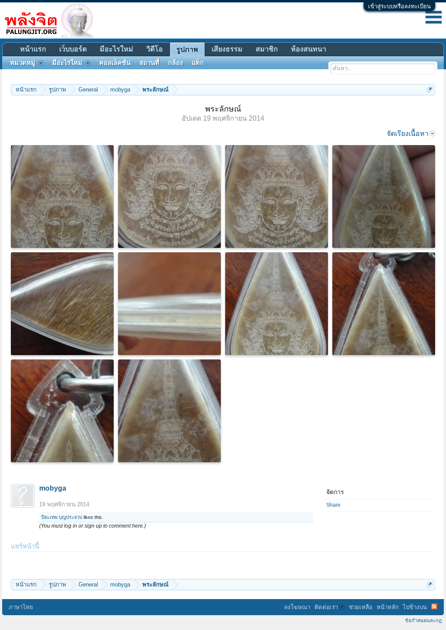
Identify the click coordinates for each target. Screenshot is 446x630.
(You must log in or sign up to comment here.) (92, 526)
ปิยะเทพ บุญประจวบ (61, 517)
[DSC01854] (383, 303)
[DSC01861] (383, 196)
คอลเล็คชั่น (115, 62)
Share (333, 505)
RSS (434, 606)
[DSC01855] (62, 410)
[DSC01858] (62, 196)
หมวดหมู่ (22, 62)
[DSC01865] (62, 303)
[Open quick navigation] (429, 89)
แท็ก (198, 62)
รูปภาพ (187, 49)
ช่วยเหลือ (360, 607)
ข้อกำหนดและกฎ (423, 620)
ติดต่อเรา (326, 607)
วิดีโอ (154, 49)
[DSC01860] (169, 196)
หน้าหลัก (388, 607)
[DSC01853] (276, 303)
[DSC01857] (169, 410)
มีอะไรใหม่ (116, 49)
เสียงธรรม (227, 49)
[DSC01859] (276, 196)
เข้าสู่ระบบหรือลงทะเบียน (399, 6)
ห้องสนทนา (308, 49)
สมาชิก (267, 49)
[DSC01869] (169, 303)
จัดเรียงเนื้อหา (408, 133)
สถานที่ (149, 62)
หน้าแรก (33, 49)
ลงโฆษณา (297, 607)
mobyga (52, 488)
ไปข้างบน (415, 607)
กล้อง (175, 62)
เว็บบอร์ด (73, 49)
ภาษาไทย (21, 607)
